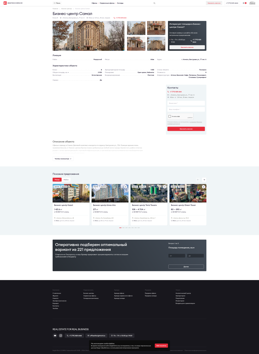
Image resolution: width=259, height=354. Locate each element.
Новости (55, 298)
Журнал (55, 296)
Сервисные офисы (107, 3)
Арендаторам (180, 296)
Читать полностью (62, 159)
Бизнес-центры (88, 293)
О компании (57, 293)
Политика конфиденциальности (195, 350)
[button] (204, 179)
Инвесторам (180, 301)
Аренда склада (119, 298)
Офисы (94, 3)
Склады (120, 3)
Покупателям (180, 298)
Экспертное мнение (59, 301)
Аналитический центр (183, 293)
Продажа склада (151, 296)
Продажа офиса (150, 293)
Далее (186, 267)
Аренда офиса (119, 293)
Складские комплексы (91, 298)
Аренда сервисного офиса (123, 296)
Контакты (56, 306)
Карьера (56, 303)
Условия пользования (175, 350)
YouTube (55, 308)
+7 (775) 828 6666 (232, 3)
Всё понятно (161, 346)
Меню (58, 3)
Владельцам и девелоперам (185, 303)
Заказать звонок (214, 3)
